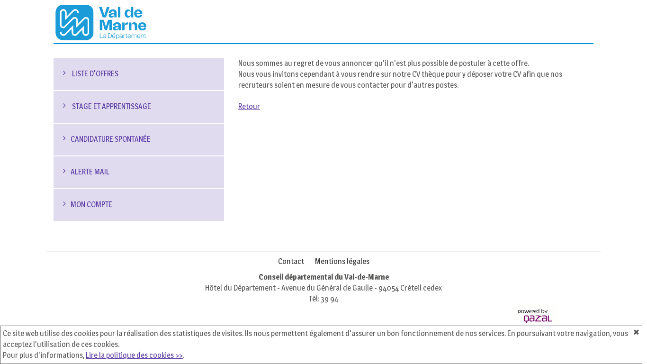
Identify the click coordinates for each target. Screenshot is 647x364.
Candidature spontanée (111, 139)
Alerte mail (90, 171)
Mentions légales (342, 261)
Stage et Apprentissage (111, 106)
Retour (249, 106)
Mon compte (91, 204)
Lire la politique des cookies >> (134, 355)
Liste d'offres (94, 73)
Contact (291, 261)
